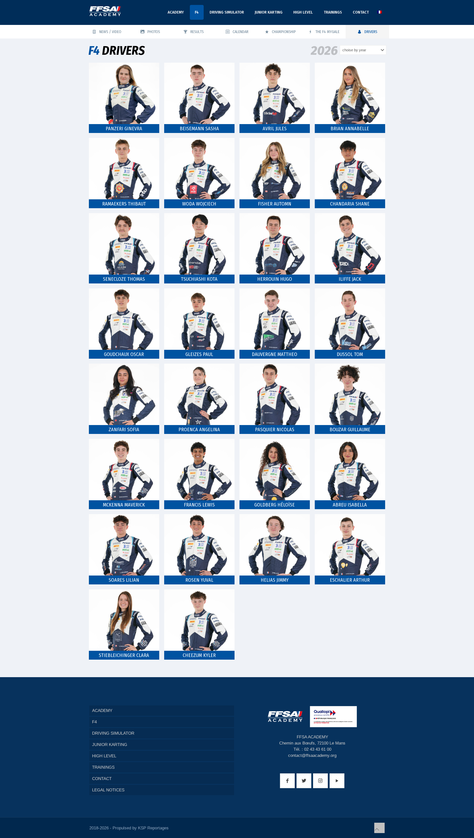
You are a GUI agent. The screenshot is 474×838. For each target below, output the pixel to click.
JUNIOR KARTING (109, 744)
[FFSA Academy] (105, 11)
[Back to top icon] (379, 828)
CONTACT (102, 778)
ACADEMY (102, 710)
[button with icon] (287, 780)
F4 (94, 722)
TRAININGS (103, 767)
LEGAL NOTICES (108, 790)
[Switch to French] (379, 12)
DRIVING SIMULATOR (113, 733)
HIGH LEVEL (104, 756)
